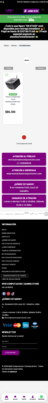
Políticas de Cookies (10, 261)
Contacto (6, 237)
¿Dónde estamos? (9, 240)
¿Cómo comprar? (9, 247)
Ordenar (41, 68)
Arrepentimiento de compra (14, 276)
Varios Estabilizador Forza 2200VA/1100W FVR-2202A (12, 100)
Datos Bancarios (9, 254)
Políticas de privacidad (12, 258)
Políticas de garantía (11, 244)
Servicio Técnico (8, 265)
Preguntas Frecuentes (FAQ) (13, 272)
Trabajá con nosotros (11, 251)
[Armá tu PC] (31, 11)
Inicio (6, 45)
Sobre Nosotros (8, 233)
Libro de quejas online (11, 279)
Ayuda (4, 268)
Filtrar (8, 68)
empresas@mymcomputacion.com (24, 173)
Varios (14, 45)
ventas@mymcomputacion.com (24, 159)
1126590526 (25, 163)
